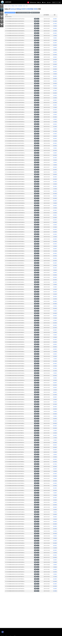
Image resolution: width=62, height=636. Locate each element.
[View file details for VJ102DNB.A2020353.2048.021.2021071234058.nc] (35, 517)
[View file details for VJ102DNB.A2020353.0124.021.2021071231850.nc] (35, 52)
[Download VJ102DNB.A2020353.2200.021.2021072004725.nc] (38, 545)
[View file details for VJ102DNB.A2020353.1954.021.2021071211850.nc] (35, 495)
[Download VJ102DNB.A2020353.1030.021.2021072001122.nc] (38, 270)
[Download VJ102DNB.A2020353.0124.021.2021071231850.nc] (38, 52)
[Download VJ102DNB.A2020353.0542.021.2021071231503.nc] (38, 155)
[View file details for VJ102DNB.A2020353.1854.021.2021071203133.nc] (35, 471)
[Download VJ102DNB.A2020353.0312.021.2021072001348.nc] (38, 95)
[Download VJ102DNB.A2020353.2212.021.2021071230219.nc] (38, 550)
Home (6, 5)
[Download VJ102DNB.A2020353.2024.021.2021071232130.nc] (38, 507)
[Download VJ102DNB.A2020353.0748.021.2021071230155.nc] (38, 205)
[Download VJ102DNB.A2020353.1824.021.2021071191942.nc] (38, 459)
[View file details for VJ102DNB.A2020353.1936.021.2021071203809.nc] (35, 488)
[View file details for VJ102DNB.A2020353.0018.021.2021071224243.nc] (35, 26)
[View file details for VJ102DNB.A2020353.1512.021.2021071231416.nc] (35, 382)
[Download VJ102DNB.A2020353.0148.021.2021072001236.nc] (38, 62)
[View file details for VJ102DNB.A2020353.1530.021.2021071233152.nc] (35, 390)
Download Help (35, 12)
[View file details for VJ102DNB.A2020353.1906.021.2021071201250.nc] (35, 476)
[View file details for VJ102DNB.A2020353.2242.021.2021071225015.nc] (35, 562)
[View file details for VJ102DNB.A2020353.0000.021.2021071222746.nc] (35, 19)
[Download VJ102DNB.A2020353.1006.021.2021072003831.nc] (38, 260)
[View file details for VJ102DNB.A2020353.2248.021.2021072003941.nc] (35, 564)
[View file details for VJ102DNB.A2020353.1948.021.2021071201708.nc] (35, 493)
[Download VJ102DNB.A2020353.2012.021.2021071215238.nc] (38, 502)
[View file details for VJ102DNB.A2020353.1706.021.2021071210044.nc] (35, 428)
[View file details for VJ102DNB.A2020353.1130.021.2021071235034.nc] (35, 294)
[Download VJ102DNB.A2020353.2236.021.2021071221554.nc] (38, 560)
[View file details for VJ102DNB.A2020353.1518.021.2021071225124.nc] (35, 385)
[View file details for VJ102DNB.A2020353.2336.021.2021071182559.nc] (35, 584)
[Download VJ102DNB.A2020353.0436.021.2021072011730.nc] (38, 129)
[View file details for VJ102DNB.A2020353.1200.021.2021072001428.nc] (35, 306)
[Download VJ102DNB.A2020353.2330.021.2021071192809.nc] (38, 581)
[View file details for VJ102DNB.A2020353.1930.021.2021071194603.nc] (35, 485)
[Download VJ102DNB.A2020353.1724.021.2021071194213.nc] (38, 435)
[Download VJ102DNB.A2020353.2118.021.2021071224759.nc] (38, 529)
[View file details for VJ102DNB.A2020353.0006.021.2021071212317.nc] (35, 21)
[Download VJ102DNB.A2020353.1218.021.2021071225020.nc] (38, 313)
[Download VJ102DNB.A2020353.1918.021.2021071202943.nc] (38, 481)
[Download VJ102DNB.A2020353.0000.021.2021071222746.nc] (38, 19)
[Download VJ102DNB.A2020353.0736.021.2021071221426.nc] (38, 201)
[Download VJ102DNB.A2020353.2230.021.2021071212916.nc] (38, 557)
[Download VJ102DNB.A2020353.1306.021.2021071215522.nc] (38, 332)
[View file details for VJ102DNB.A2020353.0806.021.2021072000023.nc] (35, 213)
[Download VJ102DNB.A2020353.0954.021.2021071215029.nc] (38, 256)
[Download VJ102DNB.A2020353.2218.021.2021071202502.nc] (38, 552)
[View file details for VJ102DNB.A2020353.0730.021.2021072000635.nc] (35, 198)
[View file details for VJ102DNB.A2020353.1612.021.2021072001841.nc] (35, 406)
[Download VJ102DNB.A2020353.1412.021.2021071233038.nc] (38, 359)
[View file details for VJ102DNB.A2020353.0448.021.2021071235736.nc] (35, 133)
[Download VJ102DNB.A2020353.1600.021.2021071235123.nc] (38, 402)
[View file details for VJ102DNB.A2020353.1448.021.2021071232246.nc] (35, 373)
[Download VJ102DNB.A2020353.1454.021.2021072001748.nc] (38, 375)
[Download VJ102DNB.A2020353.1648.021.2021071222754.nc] (38, 421)
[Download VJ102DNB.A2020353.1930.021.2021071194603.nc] (38, 485)
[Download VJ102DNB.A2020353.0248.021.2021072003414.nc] (38, 86)
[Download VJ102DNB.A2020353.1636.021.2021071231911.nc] (38, 416)
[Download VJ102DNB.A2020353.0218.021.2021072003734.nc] (38, 74)
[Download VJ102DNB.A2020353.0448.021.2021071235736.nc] (38, 133)
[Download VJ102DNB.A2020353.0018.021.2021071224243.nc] (38, 26)
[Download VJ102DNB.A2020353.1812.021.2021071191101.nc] (38, 454)
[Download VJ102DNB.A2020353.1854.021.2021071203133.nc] (38, 471)
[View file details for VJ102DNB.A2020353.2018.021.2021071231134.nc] (35, 505)
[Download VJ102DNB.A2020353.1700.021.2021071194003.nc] (38, 426)
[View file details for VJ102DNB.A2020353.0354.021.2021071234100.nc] (35, 112)
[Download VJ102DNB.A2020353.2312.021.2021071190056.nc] (38, 574)
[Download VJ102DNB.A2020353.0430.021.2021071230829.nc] (38, 126)
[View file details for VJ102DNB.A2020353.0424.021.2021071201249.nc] (35, 124)
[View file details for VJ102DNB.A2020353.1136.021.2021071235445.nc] (35, 296)
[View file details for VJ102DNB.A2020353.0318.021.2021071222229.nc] (35, 98)
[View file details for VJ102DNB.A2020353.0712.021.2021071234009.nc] (35, 191)
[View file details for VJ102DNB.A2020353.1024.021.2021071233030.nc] (35, 268)
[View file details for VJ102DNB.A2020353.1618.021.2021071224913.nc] (35, 409)
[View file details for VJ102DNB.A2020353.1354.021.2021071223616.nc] (35, 351)
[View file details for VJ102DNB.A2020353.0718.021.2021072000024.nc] (35, 193)
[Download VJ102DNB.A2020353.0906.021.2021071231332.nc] (38, 236)
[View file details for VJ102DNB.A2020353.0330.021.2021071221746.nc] (35, 102)
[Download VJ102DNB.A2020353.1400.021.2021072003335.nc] (38, 354)
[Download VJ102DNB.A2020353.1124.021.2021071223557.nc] (38, 291)
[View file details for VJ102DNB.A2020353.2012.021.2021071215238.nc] (35, 502)
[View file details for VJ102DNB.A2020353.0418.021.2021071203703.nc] (35, 122)
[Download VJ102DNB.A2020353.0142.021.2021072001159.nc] (38, 59)
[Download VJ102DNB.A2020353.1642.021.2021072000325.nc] (38, 418)
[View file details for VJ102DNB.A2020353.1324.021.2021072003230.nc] (35, 339)
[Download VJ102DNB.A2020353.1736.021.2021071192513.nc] (38, 440)
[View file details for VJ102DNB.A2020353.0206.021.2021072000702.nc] (35, 69)
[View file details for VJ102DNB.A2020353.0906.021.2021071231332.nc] (35, 236)
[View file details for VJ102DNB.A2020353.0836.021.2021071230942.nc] (35, 224)
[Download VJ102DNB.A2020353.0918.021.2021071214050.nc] (38, 241)
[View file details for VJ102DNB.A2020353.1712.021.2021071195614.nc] (35, 430)
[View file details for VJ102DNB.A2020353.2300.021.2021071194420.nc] (35, 569)
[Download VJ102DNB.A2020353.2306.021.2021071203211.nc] (38, 572)
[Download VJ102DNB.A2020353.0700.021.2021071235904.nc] (38, 186)
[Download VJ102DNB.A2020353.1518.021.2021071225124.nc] (38, 385)
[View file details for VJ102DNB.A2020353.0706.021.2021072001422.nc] (35, 189)
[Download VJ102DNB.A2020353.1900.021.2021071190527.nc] (38, 473)
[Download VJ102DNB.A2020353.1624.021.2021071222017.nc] (38, 411)
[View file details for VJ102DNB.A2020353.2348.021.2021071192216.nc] (35, 588)
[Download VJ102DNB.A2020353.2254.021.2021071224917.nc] (38, 567)
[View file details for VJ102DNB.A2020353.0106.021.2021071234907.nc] (35, 45)
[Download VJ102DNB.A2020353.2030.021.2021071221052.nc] (38, 509)
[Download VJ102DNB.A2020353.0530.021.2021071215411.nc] (38, 150)
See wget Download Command (23, 12)
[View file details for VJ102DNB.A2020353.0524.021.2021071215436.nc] (35, 148)
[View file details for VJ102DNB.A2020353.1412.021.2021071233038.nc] (35, 359)
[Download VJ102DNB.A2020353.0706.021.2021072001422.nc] (38, 189)
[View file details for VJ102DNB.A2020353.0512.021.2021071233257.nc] (35, 143)
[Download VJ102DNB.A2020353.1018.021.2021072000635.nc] (38, 265)
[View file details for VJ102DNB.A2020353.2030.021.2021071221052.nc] (35, 509)
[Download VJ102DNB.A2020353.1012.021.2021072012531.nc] (38, 263)
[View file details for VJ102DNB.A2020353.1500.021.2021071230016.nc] (35, 378)
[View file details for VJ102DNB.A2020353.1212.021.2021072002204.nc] (35, 311)
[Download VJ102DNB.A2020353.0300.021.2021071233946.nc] (38, 90)
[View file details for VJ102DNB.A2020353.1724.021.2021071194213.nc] (35, 435)
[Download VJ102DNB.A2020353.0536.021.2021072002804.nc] (38, 153)
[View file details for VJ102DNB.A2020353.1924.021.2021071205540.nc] (35, 483)
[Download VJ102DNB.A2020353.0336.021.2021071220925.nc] (38, 105)
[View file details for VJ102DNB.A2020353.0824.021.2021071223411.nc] (35, 220)
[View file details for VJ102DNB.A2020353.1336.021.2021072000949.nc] (35, 344)
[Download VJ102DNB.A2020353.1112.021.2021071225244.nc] (38, 287)
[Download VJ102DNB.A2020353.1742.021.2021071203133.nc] (38, 442)
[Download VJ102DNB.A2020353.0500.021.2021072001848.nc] (38, 138)
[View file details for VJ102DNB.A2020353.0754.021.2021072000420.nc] (35, 208)
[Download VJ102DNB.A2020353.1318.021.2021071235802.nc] (38, 337)
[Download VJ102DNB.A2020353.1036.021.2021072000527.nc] (38, 272)
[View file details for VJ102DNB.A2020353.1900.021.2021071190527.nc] (35, 473)
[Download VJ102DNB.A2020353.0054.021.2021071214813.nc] (38, 40)
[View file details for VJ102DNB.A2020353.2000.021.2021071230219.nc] (35, 497)
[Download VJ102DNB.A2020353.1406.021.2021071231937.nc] (38, 356)
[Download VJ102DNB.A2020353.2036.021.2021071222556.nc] (38, 512)
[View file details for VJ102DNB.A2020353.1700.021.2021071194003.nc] (35, 426)
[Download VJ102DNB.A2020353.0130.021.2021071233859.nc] (38, 55)
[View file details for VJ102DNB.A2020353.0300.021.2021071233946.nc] (35, 90)
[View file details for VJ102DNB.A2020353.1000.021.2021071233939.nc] (35, 258)
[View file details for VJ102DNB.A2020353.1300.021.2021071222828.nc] (35, 330)
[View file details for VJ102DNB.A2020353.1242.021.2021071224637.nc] (35, 323)
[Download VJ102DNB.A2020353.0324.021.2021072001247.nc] (38, 100)
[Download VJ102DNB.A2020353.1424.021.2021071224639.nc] (38, 363)
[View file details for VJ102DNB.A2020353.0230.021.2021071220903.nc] (35, 78)
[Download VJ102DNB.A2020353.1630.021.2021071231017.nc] (38, 414)
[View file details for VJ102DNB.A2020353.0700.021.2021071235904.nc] (35, 186)
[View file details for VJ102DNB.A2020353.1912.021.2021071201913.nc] (35, 478)
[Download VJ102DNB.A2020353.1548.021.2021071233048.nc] (38, 397)
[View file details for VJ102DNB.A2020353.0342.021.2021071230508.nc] (35, 107)
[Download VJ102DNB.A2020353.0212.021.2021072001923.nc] (38, 71)
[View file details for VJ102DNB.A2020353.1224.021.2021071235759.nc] (35, 315)
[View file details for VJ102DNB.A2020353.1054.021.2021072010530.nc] (35, 280)
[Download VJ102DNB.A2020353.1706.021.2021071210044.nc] (38, 428)
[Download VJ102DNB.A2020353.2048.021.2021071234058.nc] (38, 517)
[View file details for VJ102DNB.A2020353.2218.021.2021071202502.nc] (35, 552)
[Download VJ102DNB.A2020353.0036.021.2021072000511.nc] (38, 33)
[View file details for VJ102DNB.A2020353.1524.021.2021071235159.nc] (35, 387)
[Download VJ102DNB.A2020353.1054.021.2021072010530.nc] (38, 280)
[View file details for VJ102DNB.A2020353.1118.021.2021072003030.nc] (35, 289)
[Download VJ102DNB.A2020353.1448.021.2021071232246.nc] (38, 373)
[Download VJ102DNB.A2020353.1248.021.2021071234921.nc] (38, 325)
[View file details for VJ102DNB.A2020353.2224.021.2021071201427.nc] (35, 555)
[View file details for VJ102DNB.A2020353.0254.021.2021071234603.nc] (35, 88)
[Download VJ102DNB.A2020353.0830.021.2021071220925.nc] (38, 222)
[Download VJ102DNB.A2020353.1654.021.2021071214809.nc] (38, 423)
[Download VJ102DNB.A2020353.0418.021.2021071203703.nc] (38, 122)
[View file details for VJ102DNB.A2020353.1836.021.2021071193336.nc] (35, 464)
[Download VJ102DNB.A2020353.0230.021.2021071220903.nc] (38, 78)
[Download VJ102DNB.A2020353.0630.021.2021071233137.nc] (38, 174)
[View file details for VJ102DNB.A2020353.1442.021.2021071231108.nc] (35, 371)
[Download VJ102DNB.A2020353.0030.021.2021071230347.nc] (38, 31)
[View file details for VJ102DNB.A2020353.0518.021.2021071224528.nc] (35, 145)
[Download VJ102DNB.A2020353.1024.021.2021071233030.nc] (38, 268)
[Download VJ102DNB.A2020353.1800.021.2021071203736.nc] (38, 450)
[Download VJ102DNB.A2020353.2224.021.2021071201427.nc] (38, 555)
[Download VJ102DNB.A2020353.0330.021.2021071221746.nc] (38, 102)
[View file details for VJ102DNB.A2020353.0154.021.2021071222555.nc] (35, 64)
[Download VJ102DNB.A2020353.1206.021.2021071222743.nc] (38, 308)
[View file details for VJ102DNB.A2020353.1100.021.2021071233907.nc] (35, 282)
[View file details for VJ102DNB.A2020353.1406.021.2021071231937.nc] (35, 356)
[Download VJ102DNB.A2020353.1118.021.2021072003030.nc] (38, 289)
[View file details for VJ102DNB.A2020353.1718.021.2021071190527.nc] (35, 433)
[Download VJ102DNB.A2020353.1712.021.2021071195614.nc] (38, 430)
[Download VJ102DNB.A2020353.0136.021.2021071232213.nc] (38, 57)
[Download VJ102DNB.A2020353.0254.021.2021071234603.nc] (38, 88)
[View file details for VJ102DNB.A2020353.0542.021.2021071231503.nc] (35, 155)
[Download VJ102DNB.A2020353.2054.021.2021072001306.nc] (38, 519)
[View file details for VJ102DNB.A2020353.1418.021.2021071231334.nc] (35, 361)
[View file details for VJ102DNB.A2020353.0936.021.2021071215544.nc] (35, 248)
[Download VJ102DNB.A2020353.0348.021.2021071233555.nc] (38, 110)
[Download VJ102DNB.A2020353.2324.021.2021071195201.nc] (38, 579)
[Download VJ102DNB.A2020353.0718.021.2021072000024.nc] (38, 193)
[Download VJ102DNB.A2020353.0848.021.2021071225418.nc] (38, 229)
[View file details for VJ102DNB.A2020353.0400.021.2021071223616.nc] (35, 114)
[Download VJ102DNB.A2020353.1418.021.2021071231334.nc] (38, 361)
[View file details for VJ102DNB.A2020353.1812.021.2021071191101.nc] (35, 454)
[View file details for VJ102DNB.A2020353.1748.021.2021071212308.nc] (35, 445)
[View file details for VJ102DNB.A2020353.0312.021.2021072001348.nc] (35, 95)
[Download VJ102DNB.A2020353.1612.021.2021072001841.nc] (38, 406)
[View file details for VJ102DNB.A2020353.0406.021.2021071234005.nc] (35, 117)
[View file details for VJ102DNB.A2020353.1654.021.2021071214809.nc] (35, 423)
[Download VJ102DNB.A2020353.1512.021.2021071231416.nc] (38, 382)
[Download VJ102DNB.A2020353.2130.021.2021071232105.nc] (38, 533)
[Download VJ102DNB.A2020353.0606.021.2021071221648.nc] (38, 165)
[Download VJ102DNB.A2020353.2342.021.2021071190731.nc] (38, 586)
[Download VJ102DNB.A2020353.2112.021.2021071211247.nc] (38, 526)
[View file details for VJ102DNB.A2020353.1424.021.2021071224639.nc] (35, 363)
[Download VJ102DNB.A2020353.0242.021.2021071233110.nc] (38, 83)
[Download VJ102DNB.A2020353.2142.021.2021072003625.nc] (38, 538)
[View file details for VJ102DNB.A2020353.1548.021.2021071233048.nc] (35, 397)
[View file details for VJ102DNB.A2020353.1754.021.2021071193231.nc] (35, 447)
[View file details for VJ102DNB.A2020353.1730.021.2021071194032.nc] (35, 438)
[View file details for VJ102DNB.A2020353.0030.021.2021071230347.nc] (35, 31)
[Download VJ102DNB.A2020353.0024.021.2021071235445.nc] (38, 28)
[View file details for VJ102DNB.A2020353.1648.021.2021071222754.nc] (35, 421)
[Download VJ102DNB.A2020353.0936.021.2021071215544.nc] (38, 248)
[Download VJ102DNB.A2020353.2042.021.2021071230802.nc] (38, 514)
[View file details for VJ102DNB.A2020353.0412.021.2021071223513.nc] (35, 119)
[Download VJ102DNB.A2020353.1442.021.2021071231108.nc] (38, 371)
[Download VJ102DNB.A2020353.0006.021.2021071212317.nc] (38, 21)
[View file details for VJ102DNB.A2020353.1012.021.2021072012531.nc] (35, 263)
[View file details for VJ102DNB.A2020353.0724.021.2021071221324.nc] (35, 196)
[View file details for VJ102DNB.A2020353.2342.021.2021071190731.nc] (35, 586)
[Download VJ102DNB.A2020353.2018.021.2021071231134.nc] (38, 505)
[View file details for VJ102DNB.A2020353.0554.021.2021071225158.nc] (35, 160)
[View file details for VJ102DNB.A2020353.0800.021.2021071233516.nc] (35, 210)
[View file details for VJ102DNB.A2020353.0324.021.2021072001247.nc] (35, 100)
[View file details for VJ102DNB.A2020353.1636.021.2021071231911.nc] (35, 416)
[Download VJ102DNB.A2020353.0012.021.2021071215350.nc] (38, 23)
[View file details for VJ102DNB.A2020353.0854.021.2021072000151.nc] (35, 232)
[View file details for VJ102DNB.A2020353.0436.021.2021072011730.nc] (35, 129)
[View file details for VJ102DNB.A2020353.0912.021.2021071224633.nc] (35, 239)
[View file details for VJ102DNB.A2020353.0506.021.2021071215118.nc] (35, 141)
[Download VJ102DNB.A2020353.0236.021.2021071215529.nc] (38, 81)
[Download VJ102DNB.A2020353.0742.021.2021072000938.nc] (38, 203)
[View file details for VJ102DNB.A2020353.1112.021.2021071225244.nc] (35, 287)
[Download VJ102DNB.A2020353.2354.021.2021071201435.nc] (38, 591)
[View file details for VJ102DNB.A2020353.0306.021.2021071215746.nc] (35, 93)
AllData (13, 5)
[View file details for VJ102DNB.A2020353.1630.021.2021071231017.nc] (35, 414)
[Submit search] (60, 2)
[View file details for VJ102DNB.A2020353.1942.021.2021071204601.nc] (35, 490)
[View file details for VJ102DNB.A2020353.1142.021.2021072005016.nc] (35, 299)
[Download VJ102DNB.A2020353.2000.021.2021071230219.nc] (38, 497)
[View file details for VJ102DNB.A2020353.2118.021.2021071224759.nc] (35, 529)
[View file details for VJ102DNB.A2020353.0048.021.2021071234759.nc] (35, 38)
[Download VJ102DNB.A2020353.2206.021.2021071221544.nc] (38, 548)
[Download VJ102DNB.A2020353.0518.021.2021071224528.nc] (38, 145)
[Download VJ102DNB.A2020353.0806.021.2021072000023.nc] (38, 213)
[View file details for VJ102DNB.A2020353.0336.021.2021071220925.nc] (35, 105)
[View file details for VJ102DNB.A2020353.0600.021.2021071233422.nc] (35, 162)
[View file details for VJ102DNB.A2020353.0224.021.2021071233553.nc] (35, 76)
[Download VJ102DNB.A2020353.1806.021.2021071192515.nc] (38, 452)
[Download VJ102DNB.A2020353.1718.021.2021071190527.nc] (38, 433)
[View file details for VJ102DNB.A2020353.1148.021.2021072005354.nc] (35, 301)
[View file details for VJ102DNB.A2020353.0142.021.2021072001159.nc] (35, 59)
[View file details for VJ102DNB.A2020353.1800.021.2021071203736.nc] (35, 450)
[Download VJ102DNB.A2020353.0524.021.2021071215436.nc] (38, 148)
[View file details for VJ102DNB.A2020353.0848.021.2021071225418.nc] (35, 229)
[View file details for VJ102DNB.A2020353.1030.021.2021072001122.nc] (35, 270)
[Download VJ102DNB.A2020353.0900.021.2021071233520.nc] (38, 234)
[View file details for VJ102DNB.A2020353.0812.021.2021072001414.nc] (35, 215)
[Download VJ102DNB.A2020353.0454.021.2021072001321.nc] (38, 136)
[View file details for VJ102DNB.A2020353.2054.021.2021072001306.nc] (35, 519)
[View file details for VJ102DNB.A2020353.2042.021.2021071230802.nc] (35, 514)
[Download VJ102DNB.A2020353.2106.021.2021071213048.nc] (38, 524)
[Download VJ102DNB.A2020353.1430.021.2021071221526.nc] (38, 366)
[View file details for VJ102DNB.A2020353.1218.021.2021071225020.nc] (35, 313)
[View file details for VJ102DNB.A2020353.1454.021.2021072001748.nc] (35, 375)
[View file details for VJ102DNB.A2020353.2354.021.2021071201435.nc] (35, 591)
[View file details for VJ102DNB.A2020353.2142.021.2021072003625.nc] (35, 538)
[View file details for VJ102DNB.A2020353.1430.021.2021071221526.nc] (35, 366)
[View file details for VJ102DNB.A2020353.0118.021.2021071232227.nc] (35, 50)
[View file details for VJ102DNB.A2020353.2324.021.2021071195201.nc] (35, 579)
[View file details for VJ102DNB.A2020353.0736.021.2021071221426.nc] (35, 201)
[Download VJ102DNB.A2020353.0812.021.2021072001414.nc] (38, 215)
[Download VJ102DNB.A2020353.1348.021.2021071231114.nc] (38, 349)
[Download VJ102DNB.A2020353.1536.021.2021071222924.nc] (38, 392)
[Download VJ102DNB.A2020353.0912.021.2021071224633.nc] (38, 239)
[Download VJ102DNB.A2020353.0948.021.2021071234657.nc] (38, 253)
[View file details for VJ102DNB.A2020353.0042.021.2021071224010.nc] (35, 35)
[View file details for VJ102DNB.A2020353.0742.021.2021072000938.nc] (35, 203)
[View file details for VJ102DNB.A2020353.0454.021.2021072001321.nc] (35, 136)
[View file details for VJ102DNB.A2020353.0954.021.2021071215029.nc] (35, 256)
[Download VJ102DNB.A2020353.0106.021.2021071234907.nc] (38, 45)
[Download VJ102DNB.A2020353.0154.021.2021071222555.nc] (38, 64)
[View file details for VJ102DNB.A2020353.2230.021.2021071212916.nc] (35, 557)
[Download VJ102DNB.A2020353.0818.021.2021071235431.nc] (38, 217)
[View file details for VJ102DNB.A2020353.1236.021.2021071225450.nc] (35, 320)
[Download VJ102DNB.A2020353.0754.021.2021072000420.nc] (38, 208)
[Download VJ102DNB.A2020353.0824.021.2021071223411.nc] (38, 220)
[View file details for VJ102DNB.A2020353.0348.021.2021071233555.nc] (35, 110)
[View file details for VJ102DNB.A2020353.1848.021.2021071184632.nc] (35, 469)
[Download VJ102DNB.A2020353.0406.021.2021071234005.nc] (38, 117)
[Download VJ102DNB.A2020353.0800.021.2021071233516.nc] (38, 210)
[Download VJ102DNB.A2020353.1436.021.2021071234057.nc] (38, 368)
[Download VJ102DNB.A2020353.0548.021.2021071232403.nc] (38, 157)
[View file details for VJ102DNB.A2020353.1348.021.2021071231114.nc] (35, 349)
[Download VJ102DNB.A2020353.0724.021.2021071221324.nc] (38, 196)
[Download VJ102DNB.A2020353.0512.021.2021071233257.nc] (38, 143)
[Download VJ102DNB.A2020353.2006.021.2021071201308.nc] (38, 500)
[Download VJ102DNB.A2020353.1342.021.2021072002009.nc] (38, 347)
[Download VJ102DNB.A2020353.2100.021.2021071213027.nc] (38, 521)
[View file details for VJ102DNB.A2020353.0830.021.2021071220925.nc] (35, 222)
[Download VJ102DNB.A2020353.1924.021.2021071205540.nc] (38, 483)
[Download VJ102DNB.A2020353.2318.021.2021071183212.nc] (38, 576)
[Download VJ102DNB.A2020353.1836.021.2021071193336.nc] (38, 464)
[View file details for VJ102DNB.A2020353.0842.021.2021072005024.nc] (35, 227)
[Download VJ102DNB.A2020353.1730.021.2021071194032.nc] (38, 438)
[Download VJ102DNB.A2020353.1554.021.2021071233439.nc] (38, 399)
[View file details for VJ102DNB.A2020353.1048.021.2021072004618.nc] (35, 277)
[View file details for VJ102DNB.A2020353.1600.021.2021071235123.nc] (35, 402)
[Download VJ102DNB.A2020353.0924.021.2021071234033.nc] (38, 244)
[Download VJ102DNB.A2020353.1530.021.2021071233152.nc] (38, 390)
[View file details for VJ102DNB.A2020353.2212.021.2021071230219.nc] (35, 550)
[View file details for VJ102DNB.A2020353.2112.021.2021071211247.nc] (35, 526)
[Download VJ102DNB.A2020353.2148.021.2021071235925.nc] (38, 540)
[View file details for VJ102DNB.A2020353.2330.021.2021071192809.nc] (35, 581)
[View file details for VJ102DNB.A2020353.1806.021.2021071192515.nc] (35, 452)
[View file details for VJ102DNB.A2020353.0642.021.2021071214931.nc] (35, 179)
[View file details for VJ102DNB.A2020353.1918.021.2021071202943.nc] (35, 481)
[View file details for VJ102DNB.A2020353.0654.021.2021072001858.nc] (35, 184)
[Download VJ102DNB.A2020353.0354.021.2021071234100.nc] (38, 112)
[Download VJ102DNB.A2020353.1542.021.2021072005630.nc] (38, 394)
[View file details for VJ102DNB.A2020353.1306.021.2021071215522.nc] (35, 332)
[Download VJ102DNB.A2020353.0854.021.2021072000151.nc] (38, 232)
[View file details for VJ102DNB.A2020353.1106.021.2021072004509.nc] (35, 284)
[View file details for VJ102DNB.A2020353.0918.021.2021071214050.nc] (35, 241)
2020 (24, 5)
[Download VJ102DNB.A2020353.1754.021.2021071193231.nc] (38, 447)
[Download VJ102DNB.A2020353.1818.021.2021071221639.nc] (38, 457)
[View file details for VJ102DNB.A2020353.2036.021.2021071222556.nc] (35, 512)
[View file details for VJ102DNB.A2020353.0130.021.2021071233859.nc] (35, 55)
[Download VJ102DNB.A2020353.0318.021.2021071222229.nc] (38, 98)
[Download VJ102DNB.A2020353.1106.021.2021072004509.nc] (38, 284)
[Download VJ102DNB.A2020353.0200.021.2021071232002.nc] (38, 66)
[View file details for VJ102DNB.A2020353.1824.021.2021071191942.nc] (35, 459)
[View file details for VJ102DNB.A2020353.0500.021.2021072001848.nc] (35, 138)
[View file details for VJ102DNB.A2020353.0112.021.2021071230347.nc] (35, 47)
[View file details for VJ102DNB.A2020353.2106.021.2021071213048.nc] (35, 524)
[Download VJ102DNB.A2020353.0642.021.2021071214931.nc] (38, 179)
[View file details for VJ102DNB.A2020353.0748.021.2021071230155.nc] (35, 205)
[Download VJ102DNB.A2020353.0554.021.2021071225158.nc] (38, 160)
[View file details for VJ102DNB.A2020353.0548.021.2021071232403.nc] (35, 157)
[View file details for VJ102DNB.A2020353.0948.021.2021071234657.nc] (35, 253)
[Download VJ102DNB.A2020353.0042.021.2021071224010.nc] (38, 35)
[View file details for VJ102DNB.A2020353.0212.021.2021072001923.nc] (35, 71)
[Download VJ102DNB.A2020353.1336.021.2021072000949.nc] (38, 344)
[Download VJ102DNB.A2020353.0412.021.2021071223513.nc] (38, 119)
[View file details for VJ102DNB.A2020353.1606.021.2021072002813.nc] (35, 404)
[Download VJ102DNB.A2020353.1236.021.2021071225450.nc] (38, 320)
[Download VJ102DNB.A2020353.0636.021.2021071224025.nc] (38, 177)
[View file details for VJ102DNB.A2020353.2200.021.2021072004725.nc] (35, 545)
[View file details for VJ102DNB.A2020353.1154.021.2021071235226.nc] (35, 303)
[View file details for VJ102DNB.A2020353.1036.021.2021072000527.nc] (35, 272)
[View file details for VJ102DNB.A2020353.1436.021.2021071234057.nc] (35, 368)
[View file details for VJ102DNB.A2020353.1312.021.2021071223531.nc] (35, 335)
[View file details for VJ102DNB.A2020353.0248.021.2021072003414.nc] (35, 86)
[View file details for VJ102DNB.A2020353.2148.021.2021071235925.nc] (35, 540)
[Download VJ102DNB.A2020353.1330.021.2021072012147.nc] (38, 342)
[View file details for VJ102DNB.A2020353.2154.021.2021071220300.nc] (35, 543)
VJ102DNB (20, 5)
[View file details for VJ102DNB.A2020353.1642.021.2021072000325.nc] (35, 418)
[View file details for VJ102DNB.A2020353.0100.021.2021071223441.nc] (35, 43)
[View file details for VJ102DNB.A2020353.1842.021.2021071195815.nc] (35, 466)
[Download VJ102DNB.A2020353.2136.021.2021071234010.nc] (38, 536)
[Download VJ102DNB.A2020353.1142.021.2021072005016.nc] (38, 299)
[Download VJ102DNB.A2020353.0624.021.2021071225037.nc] (38, 172)
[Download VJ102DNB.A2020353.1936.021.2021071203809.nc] (38, 488)
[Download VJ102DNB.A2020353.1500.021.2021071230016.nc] (38, 378)
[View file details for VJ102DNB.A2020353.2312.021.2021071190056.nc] (35, 574)
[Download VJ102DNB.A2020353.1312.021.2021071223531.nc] (38, 335)
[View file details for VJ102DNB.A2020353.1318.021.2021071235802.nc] (35, 337)
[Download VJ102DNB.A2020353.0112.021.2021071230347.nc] (38, 47)
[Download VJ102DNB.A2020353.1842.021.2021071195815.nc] (38, 466)
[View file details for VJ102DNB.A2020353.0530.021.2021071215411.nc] (35, 150)
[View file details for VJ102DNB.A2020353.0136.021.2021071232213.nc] (35, 57)
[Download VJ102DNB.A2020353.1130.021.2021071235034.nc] (38, 294)
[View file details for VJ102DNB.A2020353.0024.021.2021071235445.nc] (35, 28)
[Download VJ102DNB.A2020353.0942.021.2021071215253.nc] (38, 251)
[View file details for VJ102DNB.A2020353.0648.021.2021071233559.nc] (35, 181)
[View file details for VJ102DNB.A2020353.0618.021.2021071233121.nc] (35, 169)
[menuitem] (28, 2)
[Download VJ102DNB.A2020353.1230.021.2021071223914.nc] (38, 318)
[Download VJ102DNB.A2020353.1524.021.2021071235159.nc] (38, 387)
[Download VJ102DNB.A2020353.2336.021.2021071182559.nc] (38, 584)
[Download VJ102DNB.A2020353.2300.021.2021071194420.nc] (38, 569)
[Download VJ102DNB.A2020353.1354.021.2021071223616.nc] (38, 351)
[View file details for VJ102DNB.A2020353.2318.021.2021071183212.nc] (35, 576)
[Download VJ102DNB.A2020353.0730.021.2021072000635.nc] (38, 198)
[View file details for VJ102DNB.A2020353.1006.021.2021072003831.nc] (35, 260)
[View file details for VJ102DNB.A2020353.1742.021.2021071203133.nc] (35, 442)
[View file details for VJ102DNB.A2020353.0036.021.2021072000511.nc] (35, 33)
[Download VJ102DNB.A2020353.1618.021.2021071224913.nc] (38, 409)
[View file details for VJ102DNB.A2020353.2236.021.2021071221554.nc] (35, 560)
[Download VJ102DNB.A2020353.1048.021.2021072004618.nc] (38, 277)
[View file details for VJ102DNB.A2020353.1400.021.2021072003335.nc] (35, 354)
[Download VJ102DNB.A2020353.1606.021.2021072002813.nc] (38, 404)
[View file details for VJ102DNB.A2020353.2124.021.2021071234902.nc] (35, 531)
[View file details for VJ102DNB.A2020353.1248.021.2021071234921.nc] (35, 325)
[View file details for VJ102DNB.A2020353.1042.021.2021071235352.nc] (35, 275)
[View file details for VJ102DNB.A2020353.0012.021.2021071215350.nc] (35, 23)
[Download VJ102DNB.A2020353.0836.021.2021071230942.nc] (38, 224)
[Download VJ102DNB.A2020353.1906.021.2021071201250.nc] (38, 476)
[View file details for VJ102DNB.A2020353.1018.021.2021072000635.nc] (35, 265)
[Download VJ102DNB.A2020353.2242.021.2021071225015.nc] (38, 562)
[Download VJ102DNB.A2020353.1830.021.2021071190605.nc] (38, 462)
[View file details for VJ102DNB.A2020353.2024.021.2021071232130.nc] (35, 507)
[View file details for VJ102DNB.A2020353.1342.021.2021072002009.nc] (35, 347)
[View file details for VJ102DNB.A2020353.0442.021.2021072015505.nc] (35, 131)
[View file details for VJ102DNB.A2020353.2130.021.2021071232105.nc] (35, 533)
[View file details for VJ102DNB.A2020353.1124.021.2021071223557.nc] (35, 291)
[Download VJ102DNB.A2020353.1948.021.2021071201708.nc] (38, 493)
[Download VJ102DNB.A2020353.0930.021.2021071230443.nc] (38, 246)
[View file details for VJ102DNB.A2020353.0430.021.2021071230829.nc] (35, 126)
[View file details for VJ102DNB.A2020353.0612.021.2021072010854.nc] (35, 167)
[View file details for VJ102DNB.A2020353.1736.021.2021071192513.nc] (35, 440)
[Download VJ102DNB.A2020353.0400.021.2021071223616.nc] (38, 114)
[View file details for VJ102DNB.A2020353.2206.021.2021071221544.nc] (35, 548)
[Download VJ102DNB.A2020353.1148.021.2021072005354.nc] (38, 301)
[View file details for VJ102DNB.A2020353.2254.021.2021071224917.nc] (35, 567)
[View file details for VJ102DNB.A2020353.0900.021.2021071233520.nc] (35, 234)
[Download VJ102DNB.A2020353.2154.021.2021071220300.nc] (38, 543)
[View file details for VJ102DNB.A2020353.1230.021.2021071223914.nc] (35, 318)
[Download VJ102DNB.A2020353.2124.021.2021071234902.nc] (38, 531)
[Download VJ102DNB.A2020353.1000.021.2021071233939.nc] (38, 258)
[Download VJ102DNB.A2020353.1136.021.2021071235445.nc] (38, 296)
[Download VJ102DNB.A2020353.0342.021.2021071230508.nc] (38, 107)
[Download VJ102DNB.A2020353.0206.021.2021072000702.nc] (38, 69)
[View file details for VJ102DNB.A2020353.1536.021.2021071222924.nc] (35, 392)
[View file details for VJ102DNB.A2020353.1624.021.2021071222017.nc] (35, 411)
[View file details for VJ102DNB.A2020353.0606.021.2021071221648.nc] (35, 165)
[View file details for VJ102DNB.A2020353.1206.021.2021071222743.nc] (35, 308)
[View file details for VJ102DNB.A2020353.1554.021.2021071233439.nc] (35, 399)
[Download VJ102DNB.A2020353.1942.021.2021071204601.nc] (38, 490)
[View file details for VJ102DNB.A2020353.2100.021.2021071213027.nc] (35, 521)
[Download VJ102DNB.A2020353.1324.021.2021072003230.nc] (38, 339)
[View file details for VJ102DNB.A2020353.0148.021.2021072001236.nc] (35, 62)
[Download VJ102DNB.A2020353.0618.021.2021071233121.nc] (38, 169)
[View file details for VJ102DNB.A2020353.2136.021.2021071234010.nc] (35, 536)
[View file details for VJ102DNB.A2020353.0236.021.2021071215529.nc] (35, 81)
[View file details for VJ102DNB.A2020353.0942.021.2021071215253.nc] (35, 251)
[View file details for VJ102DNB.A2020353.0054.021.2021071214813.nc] (35, 40)
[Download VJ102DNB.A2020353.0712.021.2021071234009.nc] (38, 191)
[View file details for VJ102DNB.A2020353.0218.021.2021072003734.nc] (35, 74)
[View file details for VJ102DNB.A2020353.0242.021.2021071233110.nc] (35, 83)
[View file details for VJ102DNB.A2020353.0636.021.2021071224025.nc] (35, 177)
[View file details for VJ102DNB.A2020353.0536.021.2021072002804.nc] (35, 153)
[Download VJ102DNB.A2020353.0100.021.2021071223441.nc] (38, 43)
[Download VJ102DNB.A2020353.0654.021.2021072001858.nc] (38, 184)
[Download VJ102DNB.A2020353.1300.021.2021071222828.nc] (38, 330)
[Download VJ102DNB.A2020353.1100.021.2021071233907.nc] (38, 282)
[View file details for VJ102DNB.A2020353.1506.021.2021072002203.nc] (35, 380)
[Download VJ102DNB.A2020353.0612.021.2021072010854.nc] (38, 167)
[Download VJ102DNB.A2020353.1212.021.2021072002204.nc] (38, 311)
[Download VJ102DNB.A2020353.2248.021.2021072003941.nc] (38, 564)
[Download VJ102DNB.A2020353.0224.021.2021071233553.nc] (38, 76)
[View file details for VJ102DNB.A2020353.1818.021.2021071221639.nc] (35, 457)
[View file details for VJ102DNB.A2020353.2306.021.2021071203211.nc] (35, 572)
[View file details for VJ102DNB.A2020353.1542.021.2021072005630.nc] (35, 394)
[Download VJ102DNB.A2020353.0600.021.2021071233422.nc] (38, 162)
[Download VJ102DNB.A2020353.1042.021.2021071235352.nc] (38, 275)
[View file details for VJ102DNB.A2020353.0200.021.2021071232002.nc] (35, 66)
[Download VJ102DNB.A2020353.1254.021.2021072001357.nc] (38, 327)
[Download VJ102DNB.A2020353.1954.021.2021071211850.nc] (38, 495)
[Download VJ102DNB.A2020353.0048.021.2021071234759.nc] (38, 38)
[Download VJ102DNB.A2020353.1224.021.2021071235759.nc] (38, 315)
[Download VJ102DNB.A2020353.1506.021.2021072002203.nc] (38, 380)
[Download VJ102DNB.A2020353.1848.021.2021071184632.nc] (38, 469)
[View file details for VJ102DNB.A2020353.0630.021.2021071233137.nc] (35, 174)
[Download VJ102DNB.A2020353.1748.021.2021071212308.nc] (38, 445)
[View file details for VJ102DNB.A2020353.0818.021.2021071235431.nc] (35, 217)
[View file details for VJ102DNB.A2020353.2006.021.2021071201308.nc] (35, 500)
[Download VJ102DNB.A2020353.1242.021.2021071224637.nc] (38, 323)
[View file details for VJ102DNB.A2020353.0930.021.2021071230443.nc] (35, 246)
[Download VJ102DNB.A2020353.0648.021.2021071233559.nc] (38, 181)
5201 (16, 5)
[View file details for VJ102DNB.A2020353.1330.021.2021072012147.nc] (35, 342)
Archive (9, 5)
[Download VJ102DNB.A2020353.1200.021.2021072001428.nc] (38, 306)
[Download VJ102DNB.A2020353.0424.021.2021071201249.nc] (38, 124)
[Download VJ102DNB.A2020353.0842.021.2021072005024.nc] (38, 227)
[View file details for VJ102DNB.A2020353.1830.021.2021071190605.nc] (35, 462)
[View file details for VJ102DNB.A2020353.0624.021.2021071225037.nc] (35, 172)
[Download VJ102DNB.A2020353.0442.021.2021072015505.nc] (38, 131)
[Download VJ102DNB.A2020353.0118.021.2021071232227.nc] (38, 50)
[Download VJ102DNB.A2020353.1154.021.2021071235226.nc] (38, 303)
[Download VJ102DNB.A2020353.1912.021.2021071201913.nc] (38, 478)
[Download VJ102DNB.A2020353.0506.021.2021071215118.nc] (38, 141)
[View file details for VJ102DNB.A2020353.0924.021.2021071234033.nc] (35, 244)
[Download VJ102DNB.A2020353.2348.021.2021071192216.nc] (38, 588)
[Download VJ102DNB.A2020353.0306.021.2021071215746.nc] (38, 93)
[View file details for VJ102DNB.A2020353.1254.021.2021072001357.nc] (35, 327)
